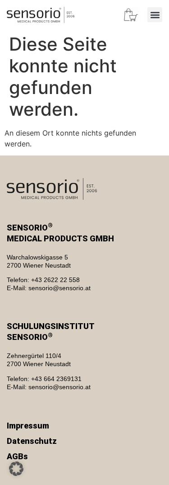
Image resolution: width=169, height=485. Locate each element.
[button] (154, 14)
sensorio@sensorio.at (59, 288)
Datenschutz (32, 441)
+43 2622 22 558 (55, 279)
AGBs (17, 456)
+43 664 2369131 (56, 378)
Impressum (28, 425)
